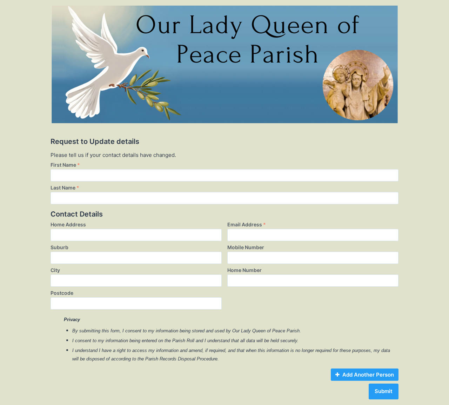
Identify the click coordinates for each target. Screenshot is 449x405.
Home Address (68, 224)
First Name (65, 165)
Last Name (65, 188)
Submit (384, 391)
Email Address (246, 224)
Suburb (59, 247)
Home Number (244, 270)
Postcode (62, 293)
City (55, 270)
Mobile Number (245, 247)
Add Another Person (368, 374)
